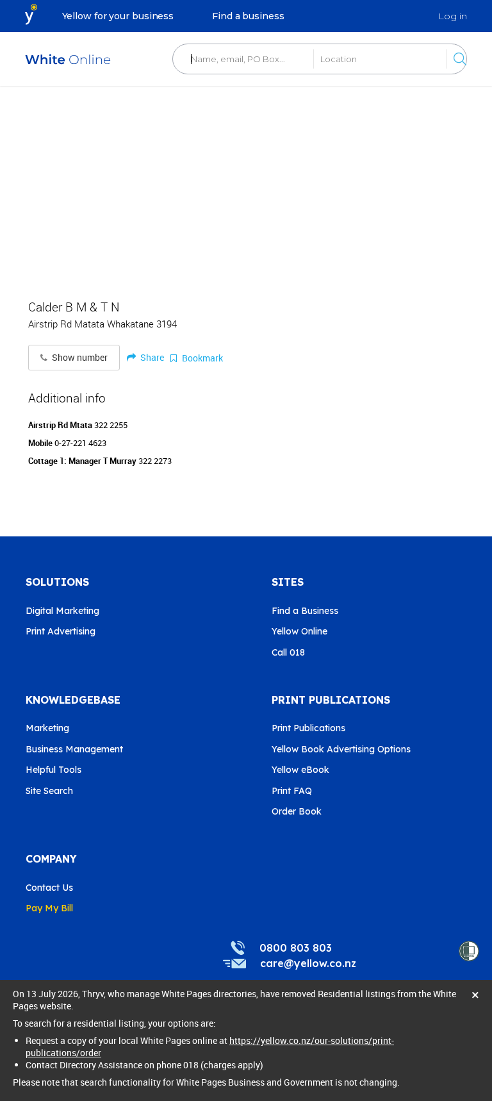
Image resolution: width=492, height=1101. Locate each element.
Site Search (49, 791)
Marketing (47, 728)
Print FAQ (292, 791)
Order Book (297, 811)
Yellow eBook (300, 769)
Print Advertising (60, 631)
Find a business (248, 16)
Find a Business (305, 611)
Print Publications (308, 728)
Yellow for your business (118, 16)
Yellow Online (299, 631)
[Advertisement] (246, 186)
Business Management (74, 749)
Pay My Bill (49, 908)
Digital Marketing (62, 611)
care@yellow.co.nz (308, 963)
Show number (79, 357)
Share (151, 357)
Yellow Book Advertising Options (341, 749)
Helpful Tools (53, 769)
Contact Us (49, 887)
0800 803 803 (295, 947)
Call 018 (288, 652)
